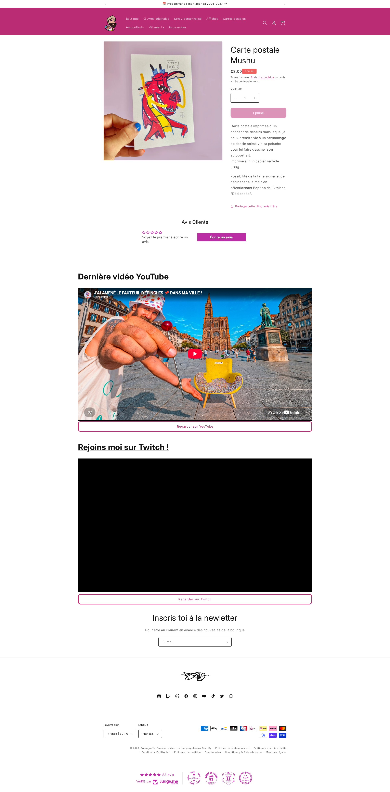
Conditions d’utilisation (156, 752)
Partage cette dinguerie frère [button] (256, 206)
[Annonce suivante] (285, 4)
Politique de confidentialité (270, 748)
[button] (264, 22)
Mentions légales (276, 752)
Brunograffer (148, 748)
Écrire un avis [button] (221, 237)
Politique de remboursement (232, 748)
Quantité (236, 88)
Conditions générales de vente (243, 752)
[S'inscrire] (226, 642)
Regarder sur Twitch (195, 599)
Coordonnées (213, 752)
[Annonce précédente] (105, 4)
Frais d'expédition (262, 77)
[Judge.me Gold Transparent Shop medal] (193, 777)
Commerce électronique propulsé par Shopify (184, 748)
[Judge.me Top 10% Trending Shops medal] (245, 777)
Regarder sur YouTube (195, 426)
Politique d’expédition (187, 752)
